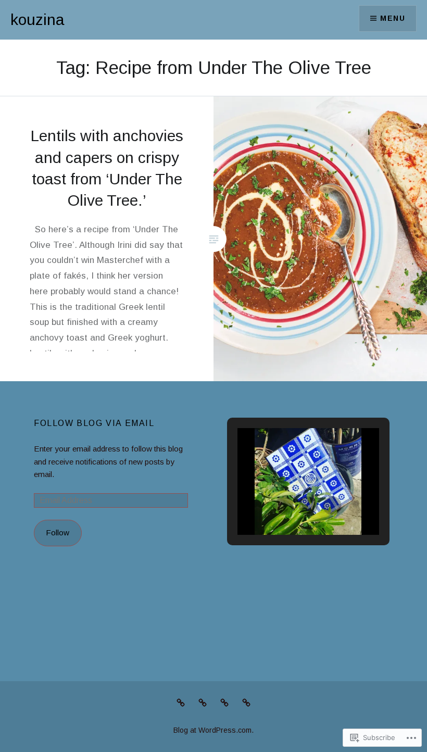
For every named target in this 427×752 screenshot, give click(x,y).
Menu (392, 18)
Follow (57, 532)
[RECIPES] (180, 702)
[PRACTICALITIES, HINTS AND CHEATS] (202, 702)
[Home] (224, 702)
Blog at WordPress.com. (213, 730)
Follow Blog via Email (94, 423)
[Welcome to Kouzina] (246, 702)
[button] (284, 505)
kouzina (37, 19)
